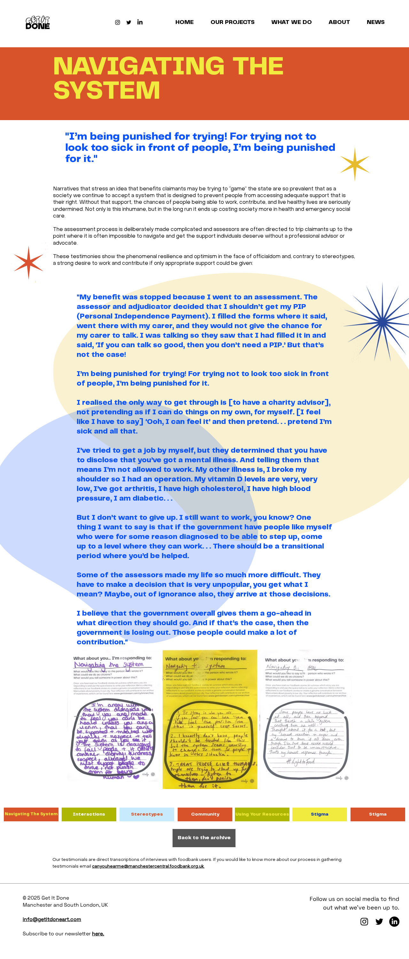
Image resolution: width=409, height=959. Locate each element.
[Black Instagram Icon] (117, 22)
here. (98, 933)
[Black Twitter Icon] (129, 22)
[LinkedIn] (140, 22)
